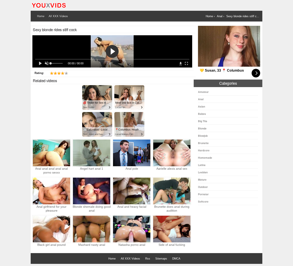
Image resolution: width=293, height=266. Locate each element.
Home (112, 258)
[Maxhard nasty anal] (91, 229)
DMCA (176, 258)
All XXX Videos (130, 258)
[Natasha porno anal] (131, 229)
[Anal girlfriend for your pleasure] (51, 191)
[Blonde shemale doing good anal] (91, 191)
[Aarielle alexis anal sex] (172, 153)
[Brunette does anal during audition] (172, 191)
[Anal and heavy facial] (131, 191)
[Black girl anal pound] (51, 229)
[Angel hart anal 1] (91, 153)
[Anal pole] (131, 153)
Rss (147, 258)
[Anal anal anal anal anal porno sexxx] (51, 153)
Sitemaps (161, 258)
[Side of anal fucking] (172, 229)
